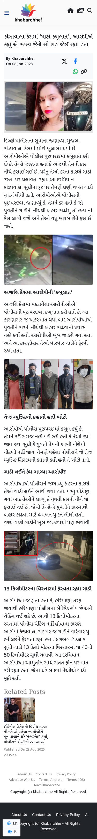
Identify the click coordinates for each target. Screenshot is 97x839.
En (15, 823)
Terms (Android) (51, 780)
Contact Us (44, 775)
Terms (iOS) (76, 780)
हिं (15, 832)
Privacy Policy (66, 775)
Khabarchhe (22, 58)
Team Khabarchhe (46, 785)
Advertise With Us (22, 780)
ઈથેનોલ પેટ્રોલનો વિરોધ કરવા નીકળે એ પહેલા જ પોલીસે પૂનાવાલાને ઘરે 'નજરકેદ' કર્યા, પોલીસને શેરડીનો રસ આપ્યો (26, 735)
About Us (25, 775)
